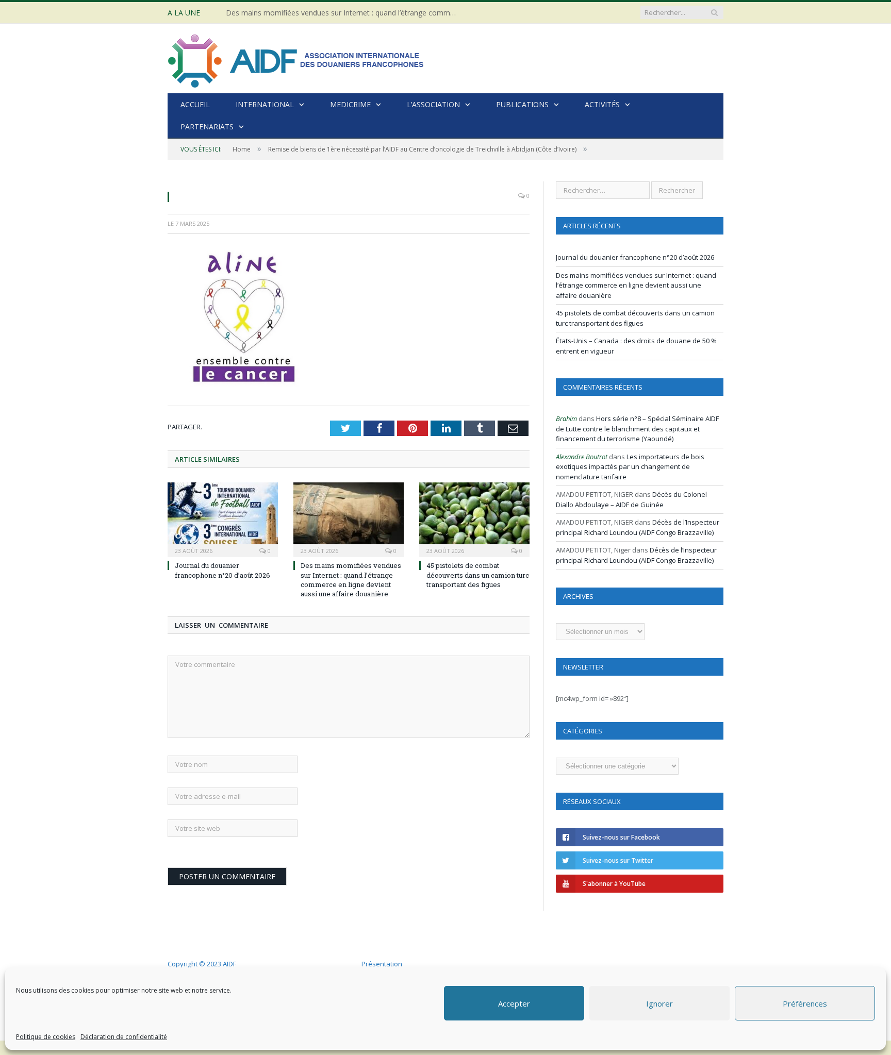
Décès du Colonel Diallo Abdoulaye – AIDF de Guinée (631, 499)
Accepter (514, 1003)
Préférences (805, 1003)
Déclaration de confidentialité (123, 1036)
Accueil (195, 104)
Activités (602, 104)
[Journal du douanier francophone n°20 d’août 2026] (223, 518)
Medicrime (350, 104)
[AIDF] (296, 58)
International (265, 104)
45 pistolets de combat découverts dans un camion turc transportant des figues (477, 575)
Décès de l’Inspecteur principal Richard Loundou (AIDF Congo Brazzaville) (637, 527)
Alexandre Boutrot (581, 456)
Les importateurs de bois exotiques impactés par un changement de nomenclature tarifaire (630, 466)
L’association (433, 104)
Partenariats (207, 126)
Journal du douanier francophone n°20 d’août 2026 (222, 570)
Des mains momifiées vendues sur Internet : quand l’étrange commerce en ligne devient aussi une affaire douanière (344, 13)
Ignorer (659, 1003)
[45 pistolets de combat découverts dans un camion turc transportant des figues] (474, 518)
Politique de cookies (45, 1036)
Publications (522, 104)
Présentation (381, 963)
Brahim (566, 418)
